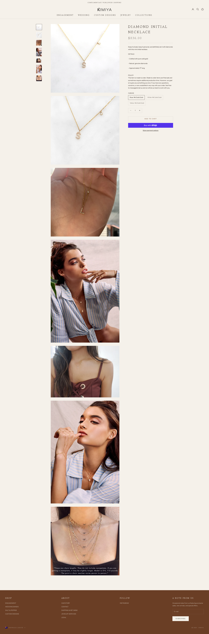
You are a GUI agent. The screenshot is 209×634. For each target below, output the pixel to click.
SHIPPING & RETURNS (69, 610)
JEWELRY (125, 15)
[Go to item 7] (39, 78)
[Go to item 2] (39, 35)
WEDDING (84, 15)
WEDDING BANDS (12, 607)
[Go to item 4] (39, 52)
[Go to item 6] (39, 69)
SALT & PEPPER (11, 610)
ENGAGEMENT (65, 15)
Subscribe (181, 618)
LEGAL (63, 617)
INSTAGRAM (124, 603)
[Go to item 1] (39, 27)
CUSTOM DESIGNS (105, 15)
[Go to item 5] (39, 60)
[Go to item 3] (39, 43)
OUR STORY (65, 603)
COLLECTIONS (143, 15)
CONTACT (64, 607)
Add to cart (150, 119)
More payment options (150, 130)
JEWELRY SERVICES (68, 614)
